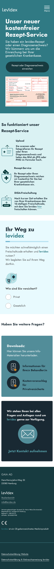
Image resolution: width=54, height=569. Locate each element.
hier (39, 206)
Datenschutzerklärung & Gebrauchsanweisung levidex (25, 559)
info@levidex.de (8, 502)
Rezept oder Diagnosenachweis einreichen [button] (27, 67)
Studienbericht (7, 497)
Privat (16, 297)
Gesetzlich (19, 306)
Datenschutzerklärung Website (14, 554)
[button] (47, 10)
